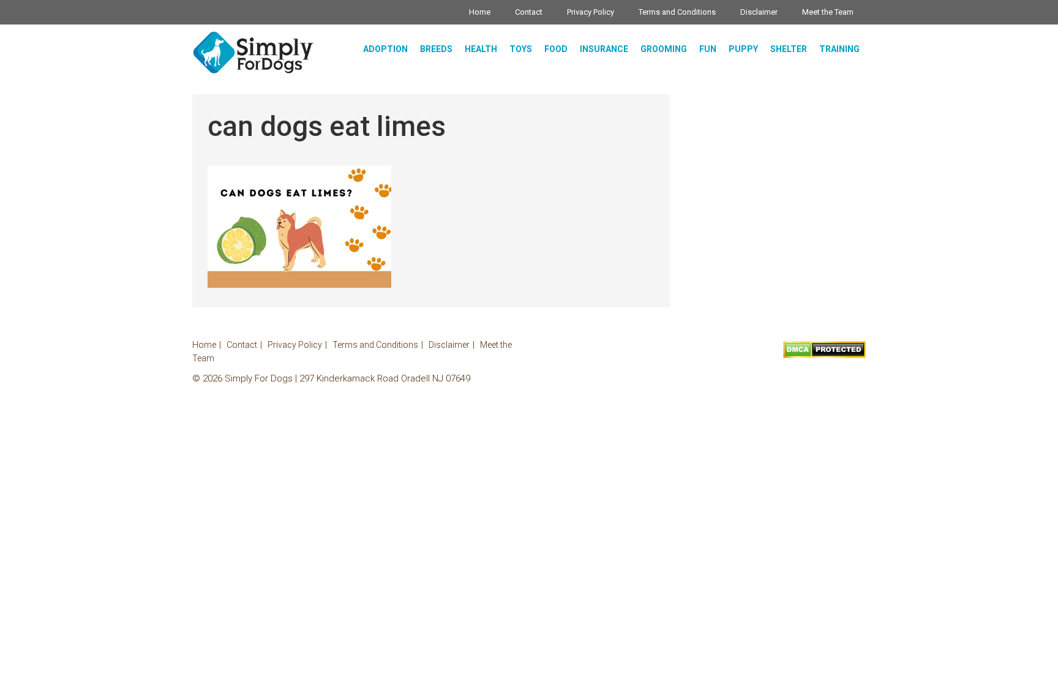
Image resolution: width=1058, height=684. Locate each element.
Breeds (436, 49)
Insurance (604, 49)
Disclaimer (759, 12)
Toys (520, 49)
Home (479, 12)
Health (481, 49)
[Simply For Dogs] (253, 52)
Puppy (743, 49)
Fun (707, 49)
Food (556, 49)
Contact (528, 12)
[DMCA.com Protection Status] (824, 355)
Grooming (663, 49)
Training (839, 49)
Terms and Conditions (677, 12)
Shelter (788, 49)
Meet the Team (828, 12)
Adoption (385, 49)
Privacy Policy (590, 12)
